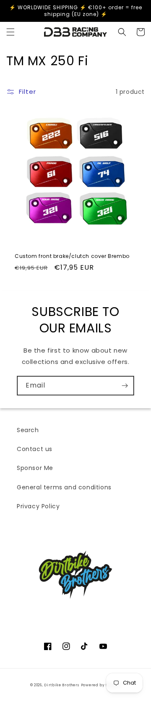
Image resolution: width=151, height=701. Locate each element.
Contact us (34, 449)
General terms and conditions (64, 487)
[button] (10, 32)
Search (28, 430)
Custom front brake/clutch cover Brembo (72, 256)
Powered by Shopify (101, 685)
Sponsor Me (35, 468)
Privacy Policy (38, 506)
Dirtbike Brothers (61, 685)
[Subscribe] (124, 386)
